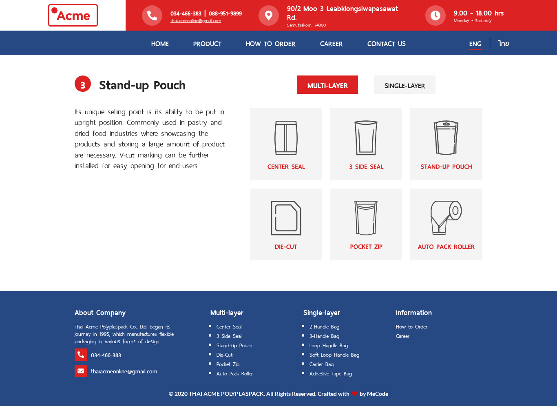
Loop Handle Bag (328, 344)
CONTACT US (386, 42)
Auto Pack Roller (235, 373)
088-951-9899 (225, 13)
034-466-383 (185, 13)
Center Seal (229, 326)
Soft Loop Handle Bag (334, 354)
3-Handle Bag (324, 335)
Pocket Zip (228, 363)
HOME (160, 42)
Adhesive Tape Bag (330, 373)
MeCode (377, 394)
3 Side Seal (229, 335)
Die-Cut (224, 354)
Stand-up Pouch (234, 344)
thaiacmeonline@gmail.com (195, 20)
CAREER (331, 42)
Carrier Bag (321, 363)
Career (402, 335)
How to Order (411, 326)
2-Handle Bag (324, 326)
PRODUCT (207, 42)
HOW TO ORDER (271, 42)
